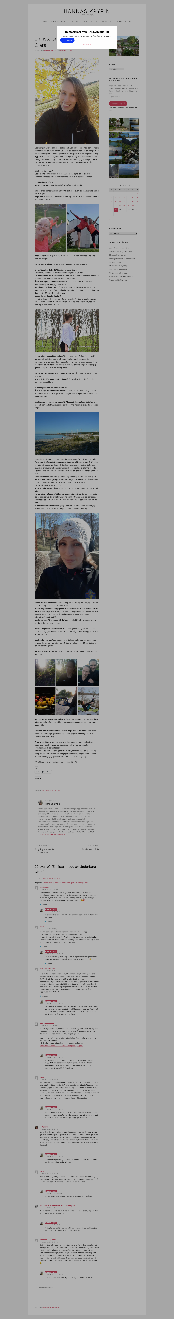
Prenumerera (67, 40)
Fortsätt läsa (87, 44)
